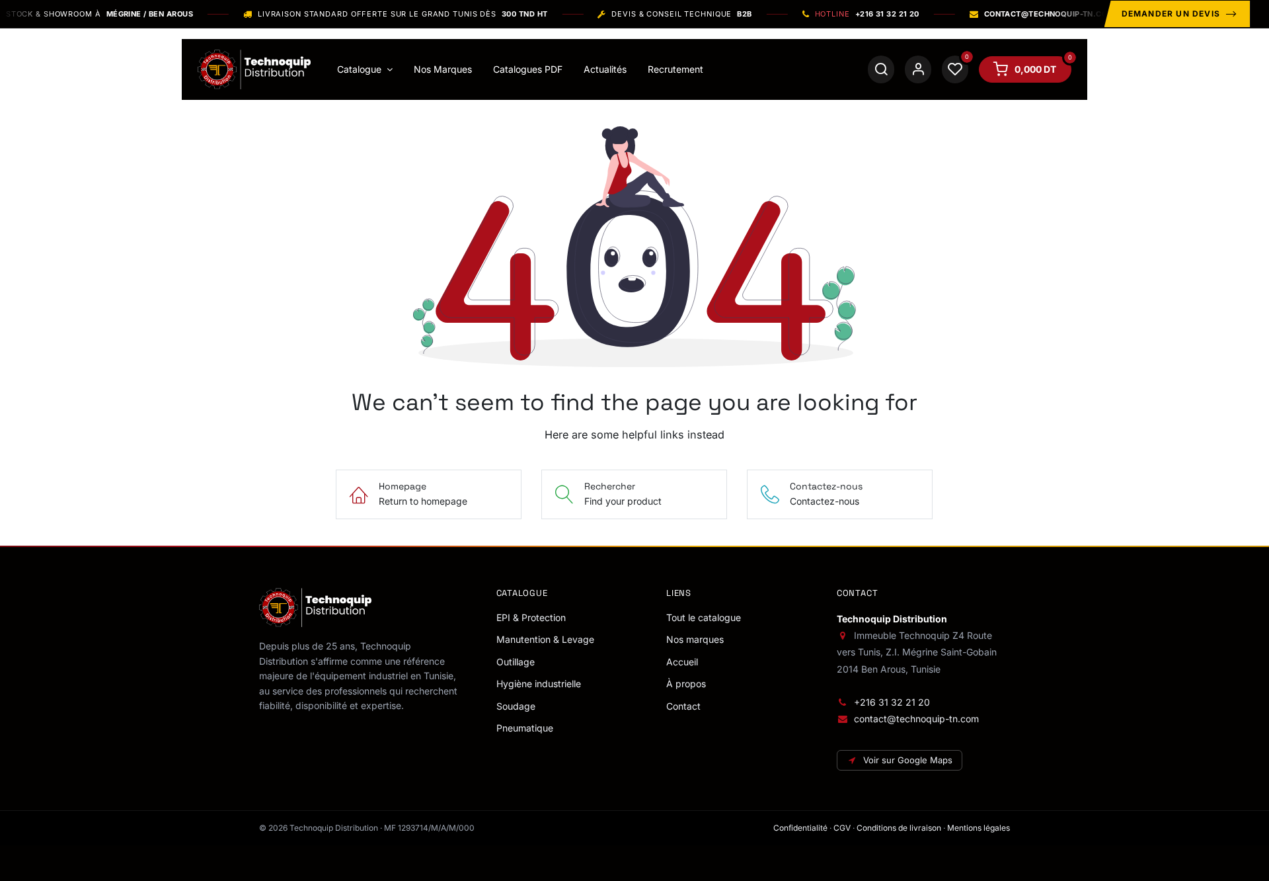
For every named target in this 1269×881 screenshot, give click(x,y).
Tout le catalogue (703, 617)
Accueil (682, 661)
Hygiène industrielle (538, 683)
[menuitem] (365, 69)
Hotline (867, 14)
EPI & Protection (531, 617)
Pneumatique (524, 728)
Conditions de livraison (899, 828)
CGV (842, 828)
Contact (683, 706)
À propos (686, 683)
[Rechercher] (881, 69)
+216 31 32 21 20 (892, 702)
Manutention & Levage (545, 639)
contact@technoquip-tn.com (916, 718)
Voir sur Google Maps (907, 760)
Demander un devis (1171, 14)
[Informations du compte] (918, 69)
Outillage (515, 661)
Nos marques (695, 639)
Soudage (515, 706)
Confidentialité (800, 828)
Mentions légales (978, 828)
